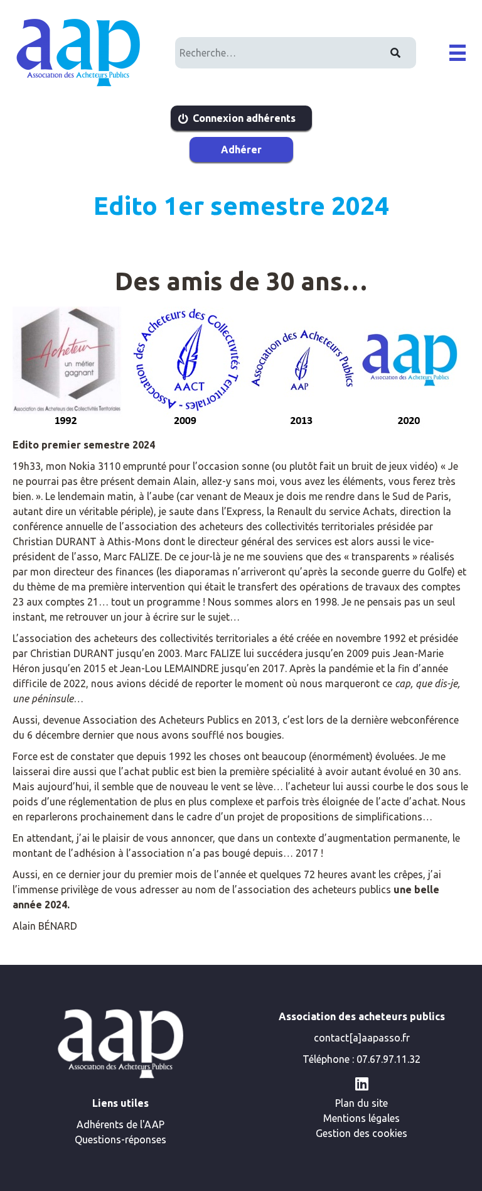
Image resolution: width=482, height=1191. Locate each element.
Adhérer (241, 149)
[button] (457, 53)
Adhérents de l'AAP (120, 1124)
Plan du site (361, 1103)
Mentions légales (361, 1118)
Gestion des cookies (361, 1133)
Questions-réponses (120, 1139)
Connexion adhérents (244, 118)
